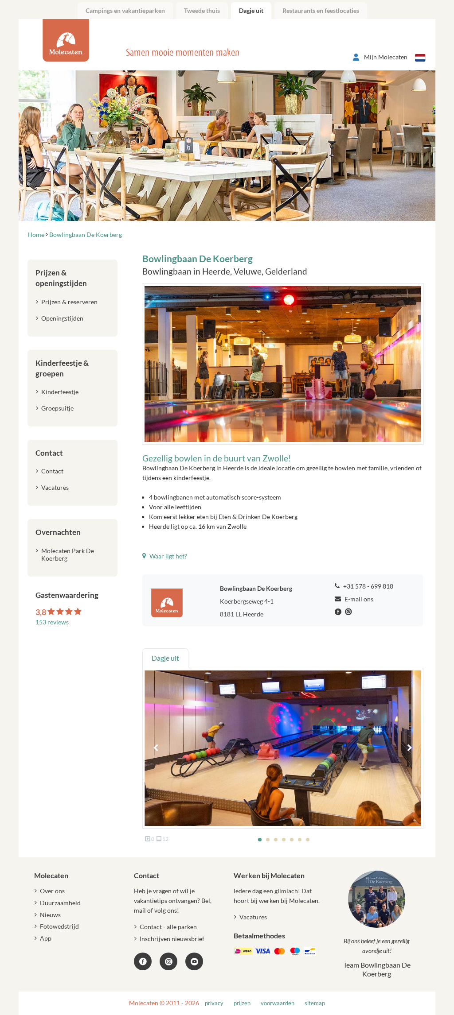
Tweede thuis (202, 10)
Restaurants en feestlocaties (320, 10)
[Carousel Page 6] (299, 839)
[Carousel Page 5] (292, 839)
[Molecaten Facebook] (339, 612)
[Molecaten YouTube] (194, 961)
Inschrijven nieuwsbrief (172, 938)
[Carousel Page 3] (276, 839)
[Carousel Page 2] (268, 839)
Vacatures (55, 487)
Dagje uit (251, 10)
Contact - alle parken (168, 926)
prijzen (242, 1003)
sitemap (315, 1003)
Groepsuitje (57, 408)
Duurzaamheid (60, 903)
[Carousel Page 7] (307, 839)
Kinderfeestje (59, 391)
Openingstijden (62, 318)
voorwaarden (277, 1003)
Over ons (52, 891)
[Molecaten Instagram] (349, 612)
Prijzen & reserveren (69, 302)
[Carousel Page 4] (284, 839)
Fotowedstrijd (59, 926)
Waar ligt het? (167, 556)
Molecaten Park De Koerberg (67, 554)
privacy (214, 1003)
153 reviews (52, 622)
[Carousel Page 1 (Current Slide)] (260, 839)
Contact (52, 471)
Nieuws (50, 914)
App (45, 938)
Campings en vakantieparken (125, 10)
